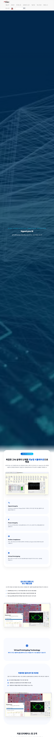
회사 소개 (7, 8)
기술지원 (33, 5)
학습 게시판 (39, 5)
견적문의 (12, 5)
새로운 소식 (45, 5)
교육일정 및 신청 (26, 5)
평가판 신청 (18, 5)
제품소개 (7, 5)
